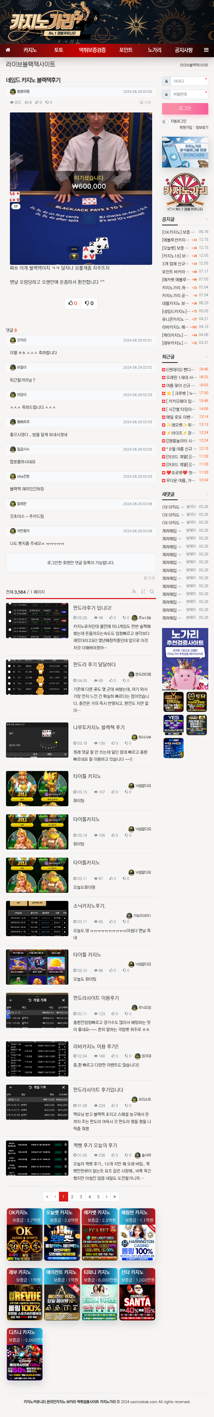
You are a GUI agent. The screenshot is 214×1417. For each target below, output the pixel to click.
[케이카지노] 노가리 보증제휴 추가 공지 (176, 335)
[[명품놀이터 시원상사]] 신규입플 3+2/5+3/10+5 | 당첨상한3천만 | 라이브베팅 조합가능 (181, 441)
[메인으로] (8, 50)
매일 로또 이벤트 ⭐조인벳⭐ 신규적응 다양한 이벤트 (181, 417)
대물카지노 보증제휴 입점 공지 (176, 303)
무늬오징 (145, 1008)
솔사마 (146, 1155)
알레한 (21, 504)
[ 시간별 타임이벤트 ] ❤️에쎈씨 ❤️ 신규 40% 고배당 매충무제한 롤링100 (181, 409)
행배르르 (23, 422)
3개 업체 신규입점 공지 (176, 263)
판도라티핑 (143, 674)
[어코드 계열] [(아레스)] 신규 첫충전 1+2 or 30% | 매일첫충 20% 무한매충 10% (181, 457)
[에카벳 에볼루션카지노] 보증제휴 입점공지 (176, 279)
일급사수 (23, 449)
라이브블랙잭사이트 (194, 65)
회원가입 (186, 127)
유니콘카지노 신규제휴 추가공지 (176, 319)
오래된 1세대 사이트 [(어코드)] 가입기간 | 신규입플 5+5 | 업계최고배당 (181, 377)
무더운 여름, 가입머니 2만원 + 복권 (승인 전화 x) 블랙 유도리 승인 (181, 480)
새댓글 (168, 494)
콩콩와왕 (23, 91)
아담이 (21, 395)
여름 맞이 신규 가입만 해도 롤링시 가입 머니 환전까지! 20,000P (181, 385)
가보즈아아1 (142, 916)
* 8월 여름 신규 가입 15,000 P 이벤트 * (181, 449)
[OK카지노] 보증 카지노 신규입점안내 (179, 232)
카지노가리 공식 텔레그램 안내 (177, 295)
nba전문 (23, 476)
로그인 (185, 108)
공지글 (168, 219)
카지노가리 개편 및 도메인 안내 (176, 287)
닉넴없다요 (143, 786)
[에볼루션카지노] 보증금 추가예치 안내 (176, 240)
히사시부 (145, 737)
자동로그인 (178, 121)
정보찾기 (202, 127)
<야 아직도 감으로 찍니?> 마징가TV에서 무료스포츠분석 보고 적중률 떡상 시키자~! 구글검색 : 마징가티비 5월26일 (173, 507)
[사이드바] (206, 50)
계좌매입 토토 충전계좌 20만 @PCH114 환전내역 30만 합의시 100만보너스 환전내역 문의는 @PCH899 (173, 531)
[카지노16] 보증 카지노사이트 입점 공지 (176, 256)
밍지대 (146, 1056)
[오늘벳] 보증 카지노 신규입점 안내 (176, 248)
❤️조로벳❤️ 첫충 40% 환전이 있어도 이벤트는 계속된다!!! (181, 472)
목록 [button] (147, 102)
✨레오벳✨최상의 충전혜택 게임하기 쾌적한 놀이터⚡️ (181, 425)
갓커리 (21, 340)
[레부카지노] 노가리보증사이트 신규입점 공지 (176, 343)
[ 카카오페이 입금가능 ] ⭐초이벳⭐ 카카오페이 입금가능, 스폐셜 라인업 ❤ (181, 401)
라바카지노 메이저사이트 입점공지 (175, 327)
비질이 (21, 367)
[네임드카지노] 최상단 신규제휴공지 (176, 311)
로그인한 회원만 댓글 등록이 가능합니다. (81, 562)
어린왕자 (23, 531)
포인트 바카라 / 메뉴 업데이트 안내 (176, 272)
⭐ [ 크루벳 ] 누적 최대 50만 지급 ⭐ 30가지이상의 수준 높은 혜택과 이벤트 (181, 393)
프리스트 (145, 1099)
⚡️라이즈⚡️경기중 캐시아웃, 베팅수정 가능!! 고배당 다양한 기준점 (181, 433)
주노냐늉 (145, 618)
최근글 (168, 357)
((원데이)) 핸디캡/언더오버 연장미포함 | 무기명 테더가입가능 (181, 369)
